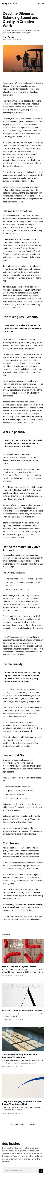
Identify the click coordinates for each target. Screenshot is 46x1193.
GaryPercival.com (17, 1124)
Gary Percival (9, 3)
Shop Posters (31, 1124)
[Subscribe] (41, 1171)
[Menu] (43, 3)
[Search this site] (39, 3)
